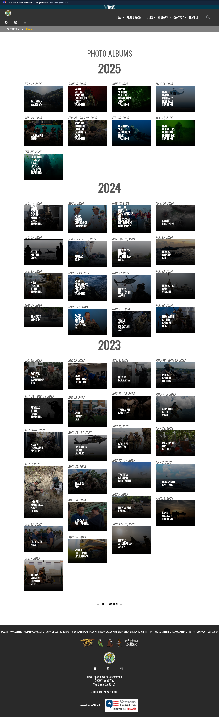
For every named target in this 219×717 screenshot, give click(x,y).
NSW (119, 17)
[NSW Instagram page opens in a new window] (15, 22)
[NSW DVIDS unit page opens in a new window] (25, 22)
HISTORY (163, 17)
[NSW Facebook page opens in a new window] (6, 22)
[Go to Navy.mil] (109, 7)
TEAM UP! (194, 17)
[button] (60, 2)
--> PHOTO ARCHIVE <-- (109, 604)
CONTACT (178, 17)
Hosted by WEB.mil (89, 705)
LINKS (149, 17)
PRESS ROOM (134, 17)
